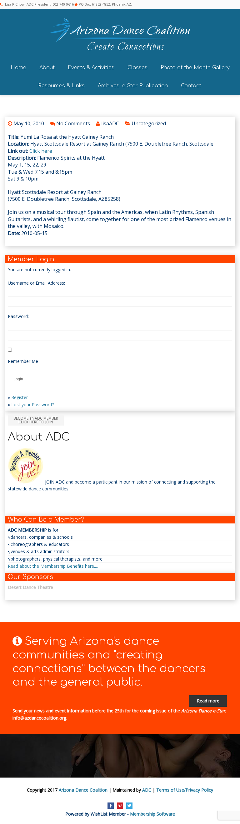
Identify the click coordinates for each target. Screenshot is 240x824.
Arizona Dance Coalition (83, 790)
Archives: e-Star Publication (133, 86)
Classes (138, 67)
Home (18, 67)
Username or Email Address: (36, 283)
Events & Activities (91, 67)
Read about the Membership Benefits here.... (53, 566)
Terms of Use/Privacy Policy (184, 790)
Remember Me (23, 361)
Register (19, 397)
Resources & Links (61, 86)
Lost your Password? (32, 404)
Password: (18, 316)
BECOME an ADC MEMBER (35, 420)
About (47, 67)
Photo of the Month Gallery (195, 67)
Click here (40, 150)
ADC (146, 790)
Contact (191, 86)
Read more (208, 701)
